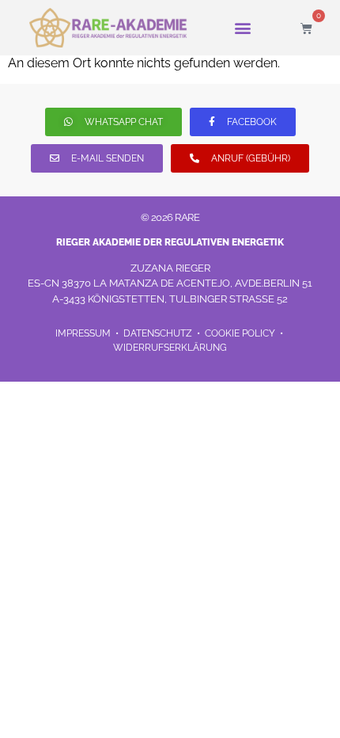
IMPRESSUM (84, 333)
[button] (243, 28)
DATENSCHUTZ (159, 333)
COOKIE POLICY (240, 333)
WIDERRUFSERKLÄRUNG (170, 347)
